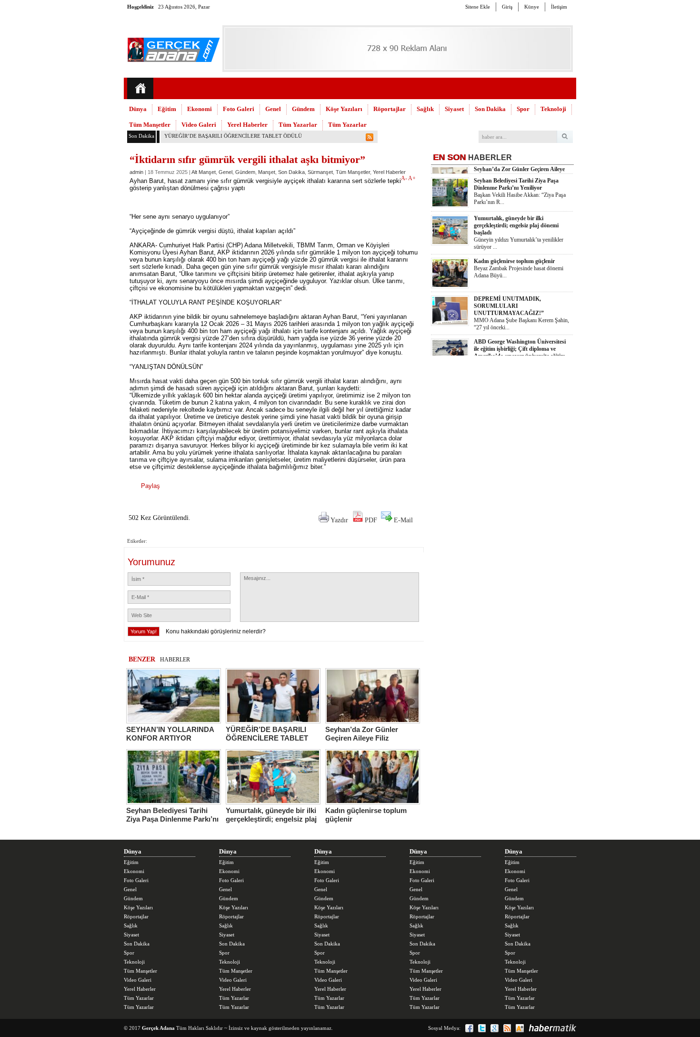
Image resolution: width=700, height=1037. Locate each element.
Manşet (266, 172)
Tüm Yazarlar (298, 124)
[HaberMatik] (552, 1028)
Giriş (507, 7)
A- (404, 178)
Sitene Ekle (477, 7)
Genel (273, 108)
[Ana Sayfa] (140, 88)
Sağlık (425, 108)
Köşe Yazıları (344, 108)
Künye (531, 7)
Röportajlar (389, 108)
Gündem (303, 108)
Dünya (138, 108)
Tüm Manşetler (149, 124)
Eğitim (167, 108)
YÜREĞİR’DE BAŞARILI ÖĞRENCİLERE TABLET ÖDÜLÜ (233, 136)
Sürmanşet (320, 172)
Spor (523, 108)
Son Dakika (490, 108)
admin (136, 172)
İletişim (559, 7)
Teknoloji (553, 108)
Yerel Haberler (247, 124)
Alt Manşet (203, 172)
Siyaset (454, 108)
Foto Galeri (238, 108)
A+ (412, 178)
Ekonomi (199, 108)
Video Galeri (198, 124)
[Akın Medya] (520, 1028)
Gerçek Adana (158, 1028)
